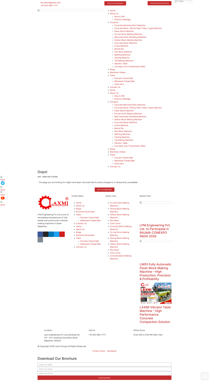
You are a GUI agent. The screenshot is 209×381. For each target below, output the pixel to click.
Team (112, 75)
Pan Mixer (114, 220)
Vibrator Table (120, 63)
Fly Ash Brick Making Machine (128, 34)
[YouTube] (3, 198)
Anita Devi (119, 84)
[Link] (40, 239)
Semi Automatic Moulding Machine (130, 37)
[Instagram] (45, 234)
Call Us (92, 330)
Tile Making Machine (123, 60)
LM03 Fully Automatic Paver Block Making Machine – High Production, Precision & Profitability (155, 271)
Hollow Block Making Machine (128, 40)
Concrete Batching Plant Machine (129, 25)
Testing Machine (122, 58)
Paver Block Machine (124, 31)
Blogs (112, 69)
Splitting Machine (122, 55)
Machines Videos (118, 72)
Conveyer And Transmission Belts (129, 66)
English (181, 1)
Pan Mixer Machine (123, 52)
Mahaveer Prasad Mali (124, 81)
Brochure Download (85, 211)
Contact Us (115, 87)
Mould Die (118, 49)
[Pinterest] (3, 203)
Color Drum (115, 223)
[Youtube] (62, 234)
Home (112, 10)
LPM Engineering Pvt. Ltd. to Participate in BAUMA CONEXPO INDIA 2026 (155, 230)
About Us (114, 13)
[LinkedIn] (3, 193)
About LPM (119, 16)
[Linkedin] (51, 234)
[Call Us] (86, 331)
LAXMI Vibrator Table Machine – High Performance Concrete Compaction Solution (155, 314)
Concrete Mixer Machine (125, 43)
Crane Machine (121, 46)
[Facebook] (40, 234)
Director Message (122, 19)
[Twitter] (56, 234)
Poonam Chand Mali (123, 78)
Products (114, 22)
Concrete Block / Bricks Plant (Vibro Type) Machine (138, 28)
